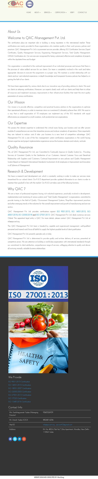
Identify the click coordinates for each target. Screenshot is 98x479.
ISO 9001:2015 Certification (19, 382)
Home (28, 12)
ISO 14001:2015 (79, 211)
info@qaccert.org (49, 425)
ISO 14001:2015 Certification (19, 385)
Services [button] (47, 12)
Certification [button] (60, 12)
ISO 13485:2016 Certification (19, 402)
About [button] (36, 12)
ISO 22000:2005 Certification (19, 392)
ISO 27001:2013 (43, 215)
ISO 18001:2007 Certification (19, 388)
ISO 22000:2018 (26, 215)
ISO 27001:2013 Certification (19, 395)
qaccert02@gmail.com (64, 425)
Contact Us (82, 12)
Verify (72, 12)
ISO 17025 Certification (17, 398)
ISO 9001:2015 (63, 211)
